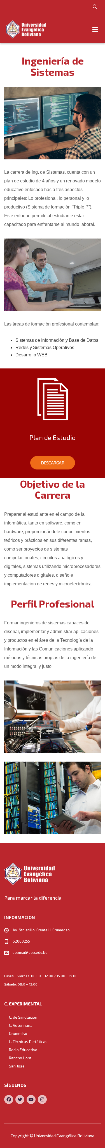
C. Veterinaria (20, 1025)
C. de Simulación (23, 1017)
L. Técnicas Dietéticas (28, 1041)
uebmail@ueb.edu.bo (30, 952)
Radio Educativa (23, 1049)
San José (17, 1066)
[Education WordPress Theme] (52, 873)
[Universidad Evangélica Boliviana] (26, 29)
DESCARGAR (52, 462)
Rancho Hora (20, 1057)
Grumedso (18, 1033)
